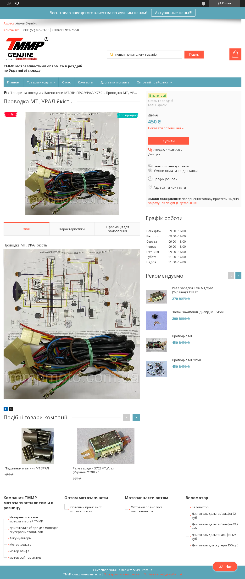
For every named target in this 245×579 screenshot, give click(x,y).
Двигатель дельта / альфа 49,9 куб (215, 526)
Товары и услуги (39, 82)
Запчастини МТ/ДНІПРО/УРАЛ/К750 (73, 93)
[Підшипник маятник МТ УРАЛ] (38, 446)
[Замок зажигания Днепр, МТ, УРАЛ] (156, 321)
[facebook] (6, 409)
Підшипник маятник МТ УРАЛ (27, 468)
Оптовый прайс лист (152, 82)
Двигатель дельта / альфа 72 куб (214, 515)
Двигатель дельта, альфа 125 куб (214, 536)
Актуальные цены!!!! (173, 12)
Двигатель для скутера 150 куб (215, 545)
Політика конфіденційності (163, 574)
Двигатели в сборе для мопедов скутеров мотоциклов (34, 530)
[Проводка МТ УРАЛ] (156, 369)
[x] (11, 409)
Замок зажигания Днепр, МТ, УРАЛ (198, 312)
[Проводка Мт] (156, 345)
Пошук (194, 54)
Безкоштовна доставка (171, 166)
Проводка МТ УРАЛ (186, 360)
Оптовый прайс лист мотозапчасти (86, 509)
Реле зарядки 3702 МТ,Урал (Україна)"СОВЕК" (93, 470)
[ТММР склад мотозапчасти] (27, 48)
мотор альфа (19, 551)
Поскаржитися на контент (122, 574)
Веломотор (200, 507)
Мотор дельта (20, 544)
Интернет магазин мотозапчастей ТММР (26, 519)
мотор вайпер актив (25, 557)
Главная (13, 82)
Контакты (85, 82)
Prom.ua (146, 570)
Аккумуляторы (21, 538)
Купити (168, 140)
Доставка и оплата (114, 82)
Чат (229, 566)
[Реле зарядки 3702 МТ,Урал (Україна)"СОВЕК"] (106, 446)
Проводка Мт (182, 336)
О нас (66, 82)
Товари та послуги (25, 93)
